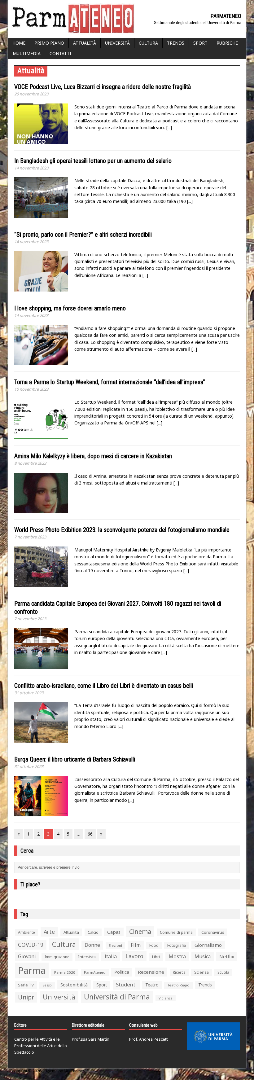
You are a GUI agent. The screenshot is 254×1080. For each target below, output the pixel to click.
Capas (113, 932)
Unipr (26, 997)
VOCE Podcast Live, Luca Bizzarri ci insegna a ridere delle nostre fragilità (102, 86)
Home (18, 43)
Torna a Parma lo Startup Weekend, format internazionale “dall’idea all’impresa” (109, 382)
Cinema (140, 931)
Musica (203, 956)
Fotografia (176, 945)
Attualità (84, 43)
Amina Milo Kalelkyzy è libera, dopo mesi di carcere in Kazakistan (93, 456)
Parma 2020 (64, 972)
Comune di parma (176, 932)
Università (117, 43)
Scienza (201, 972)
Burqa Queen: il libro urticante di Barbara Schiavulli (74, 759)
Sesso (47, 985)
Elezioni (115, 945)
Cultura (148, 43)
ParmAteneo (95, 972)
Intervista (87, 956)
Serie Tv (26, 985)
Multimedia (27, 53)
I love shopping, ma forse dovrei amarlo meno (70, 308)
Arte (49, 931)
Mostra (177, 956)
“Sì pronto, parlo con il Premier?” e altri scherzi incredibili (83, 234)
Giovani (27, 956)
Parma (32, 970)
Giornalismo (208, 945)
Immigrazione (57, 956)
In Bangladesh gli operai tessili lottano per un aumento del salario (93, 161)
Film (136, 945)
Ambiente (26, 932)
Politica (121, 972)
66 (90, 834)
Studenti (126, 984)
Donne (92, 945)
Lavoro (134, 956)
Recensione (151, 972)
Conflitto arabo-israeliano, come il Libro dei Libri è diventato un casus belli (103, 685)
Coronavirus (212, 932)
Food (154, 945)
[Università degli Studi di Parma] (213, 1036)
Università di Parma (117, 997)
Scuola (223, 972)
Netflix (226, 956)
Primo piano (49, 43)
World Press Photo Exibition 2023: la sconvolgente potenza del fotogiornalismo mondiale (122, 529)
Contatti (60, 53)
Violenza (166, 998)
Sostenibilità (74, 984)
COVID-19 (30, 944)
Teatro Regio (178, 985)
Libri (156, 956)
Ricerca (179, 972)
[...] (169, 127)
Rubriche (227, 43)
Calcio (93, 932)
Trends (175, 43)
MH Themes (74, 1070)
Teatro (152, 985)
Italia (110, 956)
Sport (200, 43)
